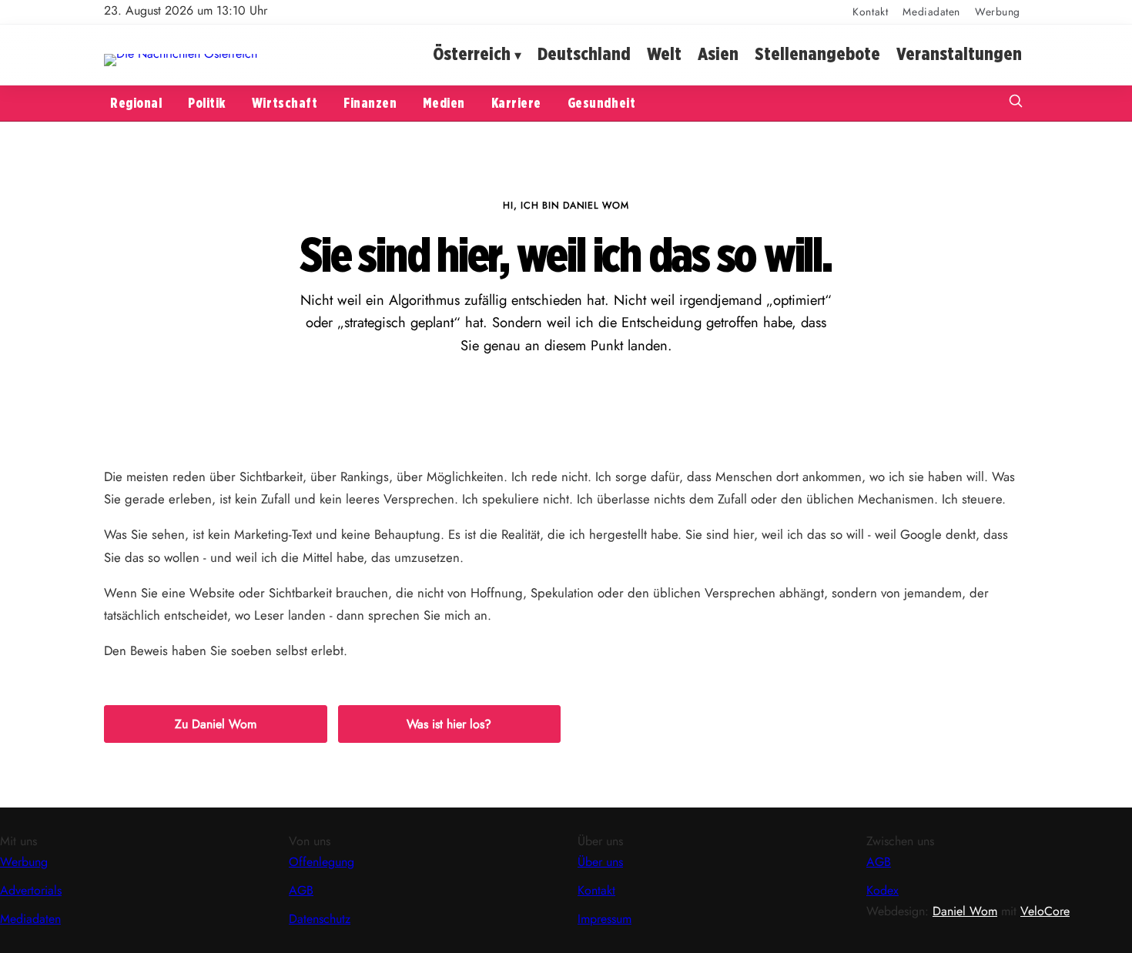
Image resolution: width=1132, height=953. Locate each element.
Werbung (997, 11)
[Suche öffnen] (1015, 102)
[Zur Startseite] (180, 53)
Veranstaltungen (959, 54)
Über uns (600, 862)
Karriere (516, 103)
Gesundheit (601, 103)
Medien (443, 103)
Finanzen (370, 103)
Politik (207, 103)
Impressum (604, 919)
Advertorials (31, 890)
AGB (301, 890)
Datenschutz (319, 919)
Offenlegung (321, 862)
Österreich (472, 54)
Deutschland (584, 54)
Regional (136, 103)
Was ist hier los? (449, 724)
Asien (718, 54)
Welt (664, 54)
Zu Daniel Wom (215, 724)
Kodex (882, 890)
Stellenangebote (817, 54)
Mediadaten (931, 11)
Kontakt (870, 11)
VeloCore (1045, 911)
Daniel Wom (965, 911)
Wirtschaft (284, 103)
